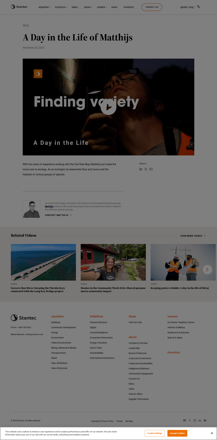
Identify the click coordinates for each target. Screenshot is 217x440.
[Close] (211, 433)
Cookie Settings (154, 433)
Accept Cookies (177, 433)
